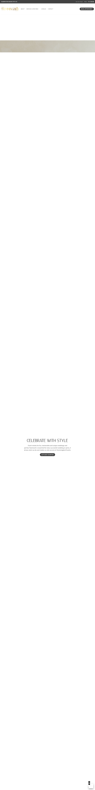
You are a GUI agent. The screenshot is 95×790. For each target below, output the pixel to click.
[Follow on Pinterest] (93, 1)
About (22, 9)
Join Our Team (79, 1)
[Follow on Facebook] (88, 1)
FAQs (85, 1)
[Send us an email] (91, 1)
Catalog (43, 9)
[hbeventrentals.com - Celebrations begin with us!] (10, 9)
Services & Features (32, 9)
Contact (50, 9)
